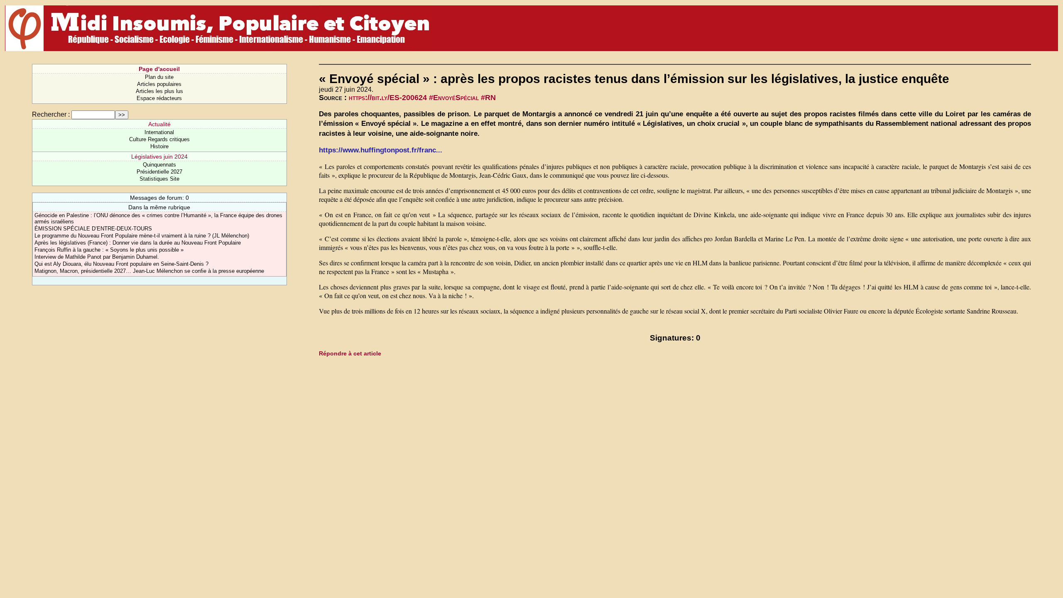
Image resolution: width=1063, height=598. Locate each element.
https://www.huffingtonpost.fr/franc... (380, 150)
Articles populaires (159, 84)
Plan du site (159, 77)
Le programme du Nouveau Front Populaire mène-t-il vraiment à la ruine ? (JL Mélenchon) (141, 236)
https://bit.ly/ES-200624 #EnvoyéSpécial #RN (422, 97)
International (159, 132)
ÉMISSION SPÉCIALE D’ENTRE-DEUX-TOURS (93, 228)
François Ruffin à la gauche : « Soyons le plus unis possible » (109, 250)
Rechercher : (51, 114)
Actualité (159, 124)
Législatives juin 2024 (159, 156)
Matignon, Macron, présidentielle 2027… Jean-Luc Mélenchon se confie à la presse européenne (149, 271)
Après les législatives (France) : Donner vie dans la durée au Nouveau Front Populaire (137, 243)
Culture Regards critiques (159, 139)
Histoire (159, 146)
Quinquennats (159, 165)
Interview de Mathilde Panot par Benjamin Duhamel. (96, 257)
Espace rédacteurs (159, 98)
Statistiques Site (159, 179)
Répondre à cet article (350, 353)
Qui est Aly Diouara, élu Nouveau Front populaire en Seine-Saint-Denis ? (121, 264)
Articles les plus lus (159, 91)
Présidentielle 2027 (159, 172)
